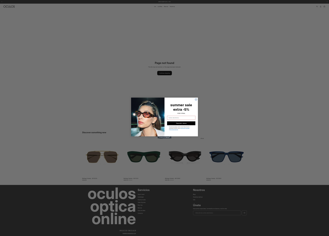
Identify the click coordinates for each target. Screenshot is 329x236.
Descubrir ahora (181, 123)
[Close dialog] (196, 99)
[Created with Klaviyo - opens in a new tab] (164, 137)
